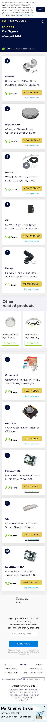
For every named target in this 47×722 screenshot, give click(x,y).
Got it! (41, 9)
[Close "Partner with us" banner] (44, 706)
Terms (39, 664)
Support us (36, 668)
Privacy (24, 664)
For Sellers (11, 672)
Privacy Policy (27, 15)
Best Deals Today (33, 672)
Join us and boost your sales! (16, 717)
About (8, 664)
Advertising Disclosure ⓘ (12, 679)
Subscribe (23, 644)
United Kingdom (33, 679)
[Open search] (42, 21)
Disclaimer (10, 668)
